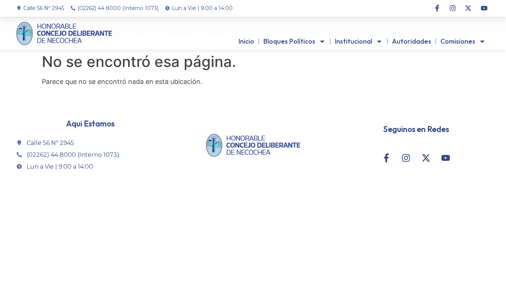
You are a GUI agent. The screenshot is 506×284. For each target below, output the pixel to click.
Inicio (246, 41)
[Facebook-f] (437, 8)
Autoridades (411, 41)
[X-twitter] (468, 8)
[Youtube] (484, 8)
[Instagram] (453, 8)
